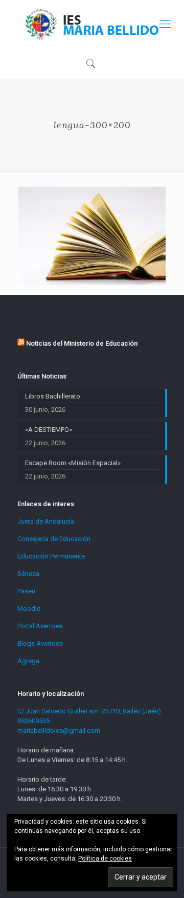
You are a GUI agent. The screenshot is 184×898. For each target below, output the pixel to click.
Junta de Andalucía (45, 521)
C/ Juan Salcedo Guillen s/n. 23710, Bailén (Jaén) (89, 711)
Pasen (26, 591)
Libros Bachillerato (52, 396)
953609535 (33, 721)
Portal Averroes (39, 626)
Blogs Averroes (40, 643)
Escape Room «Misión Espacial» (73, 463)
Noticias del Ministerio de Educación (81, 343)
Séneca (28, 573)
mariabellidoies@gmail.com (58, 730)
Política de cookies (105, 858)
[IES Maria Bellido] (92, 24)
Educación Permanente (51, 556)
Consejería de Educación (53, 539)
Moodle (28, 608)
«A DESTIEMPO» (48, 429)
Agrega (28, 661)
